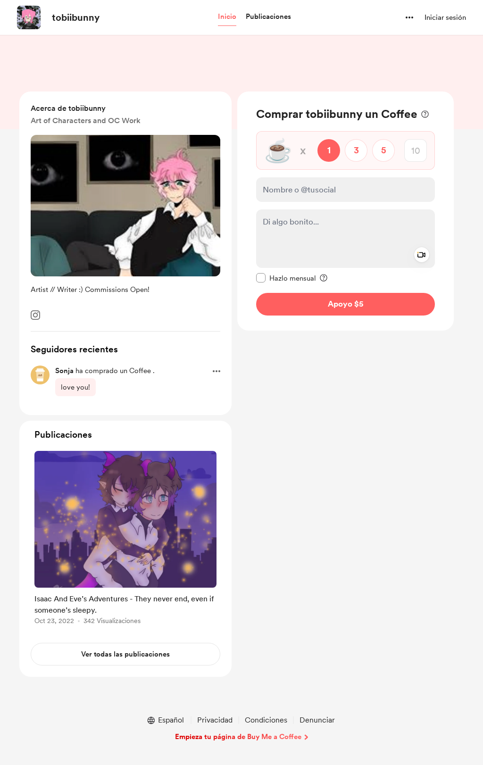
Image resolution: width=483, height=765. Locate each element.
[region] (345, 211)
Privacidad (215, 719)
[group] (125, 539)
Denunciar (317, 719)
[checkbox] (286, 278)
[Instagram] (35, 315)
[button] (227, 17)
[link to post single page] (125, 539)
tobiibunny (76, 17)
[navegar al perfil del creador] (29, 17)
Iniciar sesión (445, 17)
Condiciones (266, 719)
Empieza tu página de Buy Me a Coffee (238, 736)
